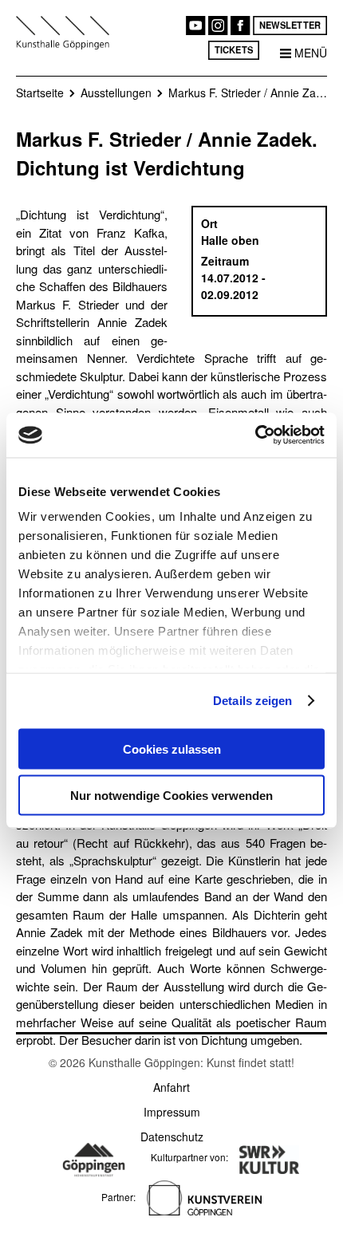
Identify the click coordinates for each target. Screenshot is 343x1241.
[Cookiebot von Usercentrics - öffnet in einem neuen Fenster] (255, 435)
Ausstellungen (116, 92)
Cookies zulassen (172, 748)
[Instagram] (217, 25)
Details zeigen (252, 700)
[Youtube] (195, 25)
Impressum (172, 1112)
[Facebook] (240, 25)
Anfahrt (171, 1087)
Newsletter (290, 24)
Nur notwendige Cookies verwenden (171, 795)
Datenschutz (171, 1136)
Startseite (40, 92)
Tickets (234, 49)
